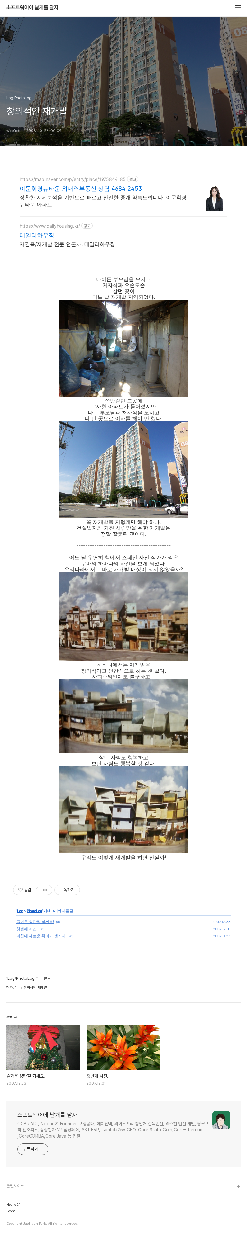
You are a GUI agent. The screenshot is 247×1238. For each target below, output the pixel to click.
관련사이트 (15, 1186)
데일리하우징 (37, 235)
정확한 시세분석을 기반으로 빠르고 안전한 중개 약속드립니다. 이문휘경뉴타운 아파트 (103, 201)
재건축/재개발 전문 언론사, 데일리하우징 (67, 244)
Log (20, 910)
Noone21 (13, 1205)
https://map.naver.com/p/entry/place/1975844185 (73, 179)
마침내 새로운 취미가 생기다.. (42, 935)
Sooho (10, 1211)
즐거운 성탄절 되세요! (35, 921)
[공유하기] (37, 890)
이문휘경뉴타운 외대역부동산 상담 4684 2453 (81, 188)
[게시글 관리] (45, 890)
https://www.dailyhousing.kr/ (50, 226)
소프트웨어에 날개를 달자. (33, 8)
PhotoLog (34, 910)
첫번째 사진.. (27, 928)
